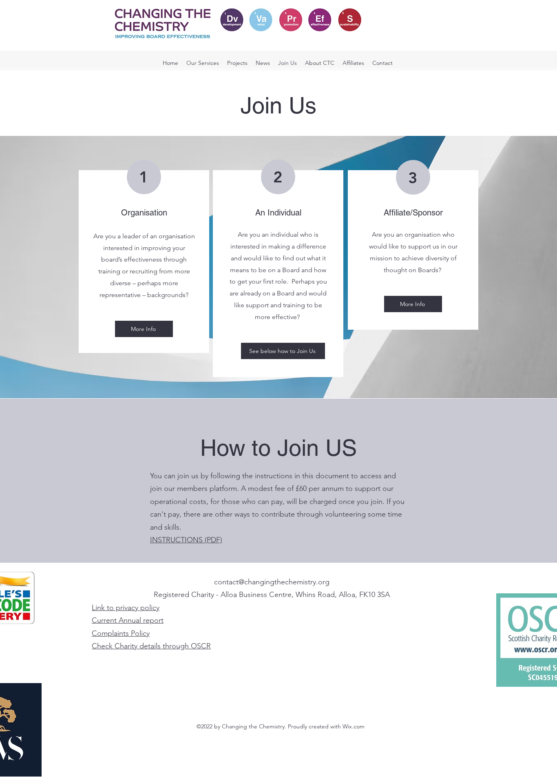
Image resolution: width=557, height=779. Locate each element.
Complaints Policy (121, 633)
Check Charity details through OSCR (151, 645)
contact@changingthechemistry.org (271, 581)
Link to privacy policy (125, 607)
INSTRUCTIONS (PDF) (186, 539)
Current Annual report (128, 620)
